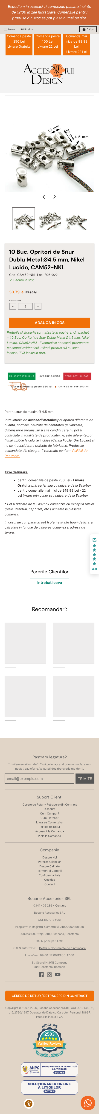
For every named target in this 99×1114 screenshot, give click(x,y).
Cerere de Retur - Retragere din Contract (50, 804)
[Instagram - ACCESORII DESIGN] (49, 974)
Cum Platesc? (49, 818)
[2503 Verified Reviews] (49, 1058)
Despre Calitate (49, 866)
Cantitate (15, 300)
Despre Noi (49, 857)
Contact (49, 884)
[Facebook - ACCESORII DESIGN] (41, 974)
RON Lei (25, 29)
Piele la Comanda (49, 836)
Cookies (49, 879)
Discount (49, 809)
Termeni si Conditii (49, 870)
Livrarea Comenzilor (49, 822)
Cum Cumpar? (49, 813)
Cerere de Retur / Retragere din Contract (49, 996)
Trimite (85, 778)
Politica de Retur (49, 826)
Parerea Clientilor (49, 861)
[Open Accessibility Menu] (29, 1104)
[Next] (55, 197)
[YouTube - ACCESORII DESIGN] (58, 974)
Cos (90, 29)
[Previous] (44, 197)
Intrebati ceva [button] (49, 582)
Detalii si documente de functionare (62, 948)
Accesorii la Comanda (49, 831)
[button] (94, 554)
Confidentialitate (49, 875)
